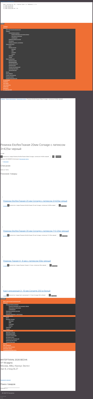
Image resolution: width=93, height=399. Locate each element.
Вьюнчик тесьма (12, 60)
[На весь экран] (2, 396)
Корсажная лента (13, 62)
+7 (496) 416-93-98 (8, 8)
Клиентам (5, 86)
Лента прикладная (10, 59)
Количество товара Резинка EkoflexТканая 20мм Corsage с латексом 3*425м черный (26, 156)
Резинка (8, 31)
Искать (2, 388)
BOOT (10, 46)
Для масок (11, 41)
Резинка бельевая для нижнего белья (20, 34)
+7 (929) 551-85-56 (8, 5)
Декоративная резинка (14, 32)
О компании (6, 80)
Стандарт (13, 52)
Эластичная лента (10, 44)
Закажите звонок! (6, 380)
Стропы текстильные (11, 75)
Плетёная (11, 55)
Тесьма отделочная (13, 63)
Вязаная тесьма (12, 47)
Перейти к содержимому (7, 1)
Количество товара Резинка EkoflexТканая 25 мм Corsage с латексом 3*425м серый (32, 205)
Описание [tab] (6, 161)
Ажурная (13, 49)
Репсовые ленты (10, 76)
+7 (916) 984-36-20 (8, 7)
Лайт (12, 50)
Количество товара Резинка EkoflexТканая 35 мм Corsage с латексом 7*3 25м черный (32, 235)
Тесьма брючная (13, 70)
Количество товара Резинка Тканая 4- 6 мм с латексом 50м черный (27, 265)
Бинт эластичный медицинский (13, 29)
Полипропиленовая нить (11, 78)
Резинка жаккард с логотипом (16, 42)
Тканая (10, 57)
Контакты (5, 88)
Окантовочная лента (13, 68)
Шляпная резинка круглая (15, 39)
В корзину (58, 156)
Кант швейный (9, 73)
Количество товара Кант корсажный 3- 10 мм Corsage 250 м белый (27, 295)
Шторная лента (12, 65)
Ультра (13, 54)
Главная (5, 26)
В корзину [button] (64, 206)
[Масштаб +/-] (1, 396)
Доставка (5, 83)
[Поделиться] (3, 396)
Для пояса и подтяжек (16, 36)
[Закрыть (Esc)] (5, 396)
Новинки (5, 81)
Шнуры (7, 72)
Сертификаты (7, 85)
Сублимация (14, 37)
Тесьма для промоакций (14, 67)
